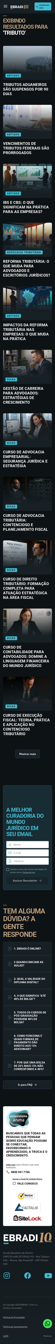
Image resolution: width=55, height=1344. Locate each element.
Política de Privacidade (14, 1317)
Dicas (11, 379)
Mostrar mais (27, 754)
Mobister (47, 1336)
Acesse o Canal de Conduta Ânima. (27, 1179)
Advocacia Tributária (24, 252)
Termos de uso (29, 872)
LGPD (5, 1336)
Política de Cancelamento (15, 1326)
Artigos (13, 75)
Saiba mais (10, 1165)
